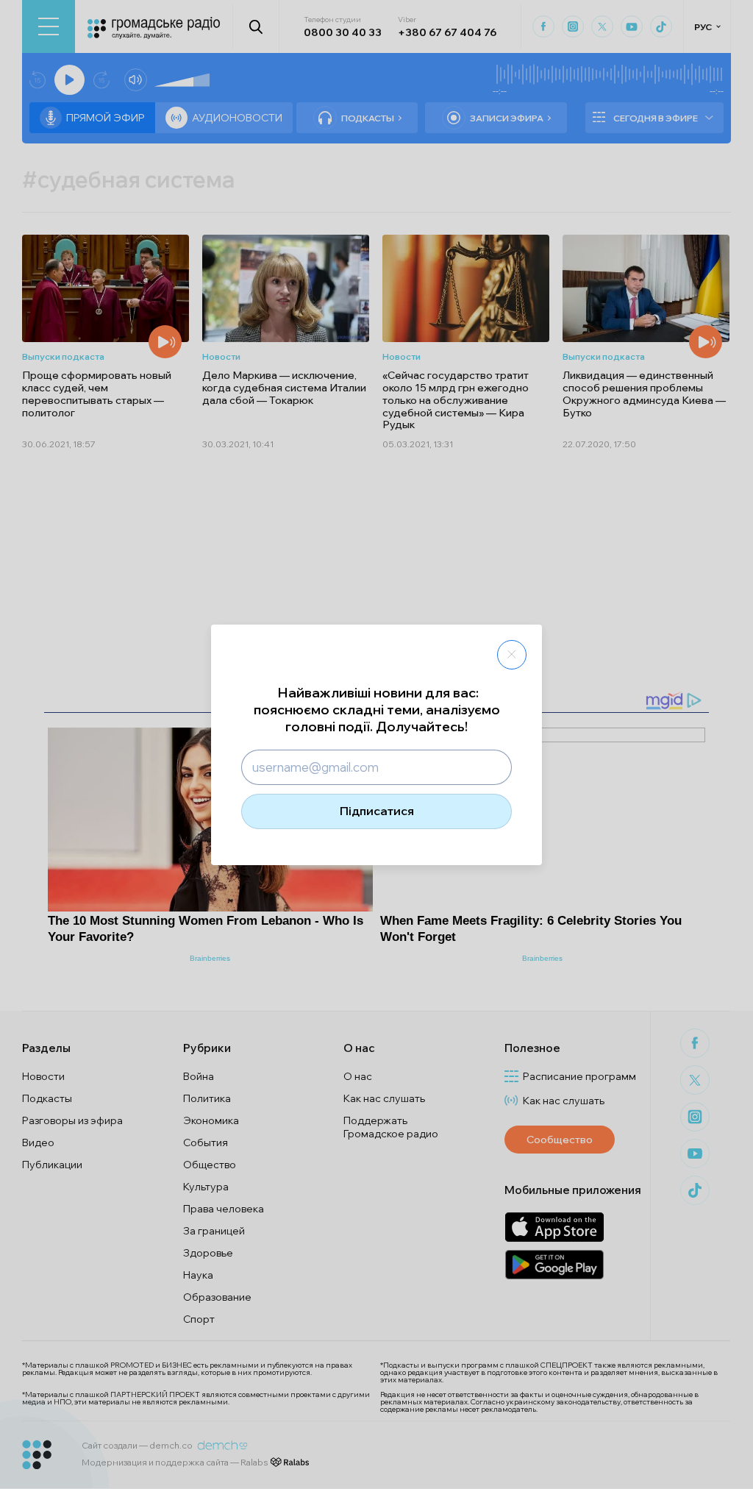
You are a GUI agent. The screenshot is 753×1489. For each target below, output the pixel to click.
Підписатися (377, 810)
